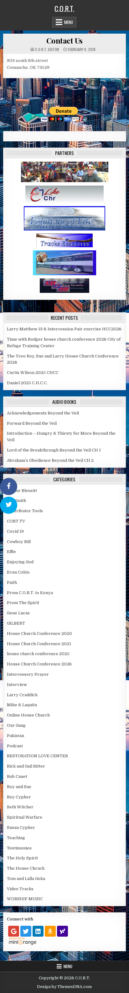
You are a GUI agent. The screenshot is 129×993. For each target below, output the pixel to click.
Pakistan (15, 735)
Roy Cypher (19, 797)
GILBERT (16, 623)
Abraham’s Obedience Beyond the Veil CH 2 (50, 460)
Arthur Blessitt (22, 490)
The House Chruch (25, 868)
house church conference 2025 (38, 653)
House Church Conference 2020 (39, 633)
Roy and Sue (19, 786)
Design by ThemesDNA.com (64, 987)
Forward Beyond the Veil (32, 423)
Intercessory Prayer (28, 674)
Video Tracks (20, 889)
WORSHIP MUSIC (25, 898)
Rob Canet (17, 776)
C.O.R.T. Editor (47, 49)
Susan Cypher (21, 827)
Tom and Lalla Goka (26, 878)
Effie (11, 551)
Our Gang (16, 725)
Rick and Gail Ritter (26, 766)
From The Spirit (23, 602)
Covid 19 (15, 531)
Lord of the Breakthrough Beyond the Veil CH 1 (54, 450)
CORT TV (16, 521)
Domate (63, 98)
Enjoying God (20, 562)
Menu (68, 22)
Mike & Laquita (22, 704)
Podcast (15, 746)
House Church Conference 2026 (39, 664)
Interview (17, 684)
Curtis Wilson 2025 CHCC (33, 372)
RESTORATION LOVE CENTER (37, 756)
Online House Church (28, 715)
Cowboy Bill (19, 541)
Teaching (16, 837)
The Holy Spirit (22, 858)
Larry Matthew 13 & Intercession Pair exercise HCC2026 (64, 329)
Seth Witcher (20, 807)
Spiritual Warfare (24, 817)
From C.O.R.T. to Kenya (30, 592)
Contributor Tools (25, 510)
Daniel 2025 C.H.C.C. (27, 383)
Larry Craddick (22, 695)
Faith (12, 582)
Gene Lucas (18, 613)
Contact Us (64, 40)
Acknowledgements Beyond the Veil (43, 413)
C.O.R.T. (64, 8)
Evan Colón (18, 572)
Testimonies (19, 848)
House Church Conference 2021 (39, 643)
